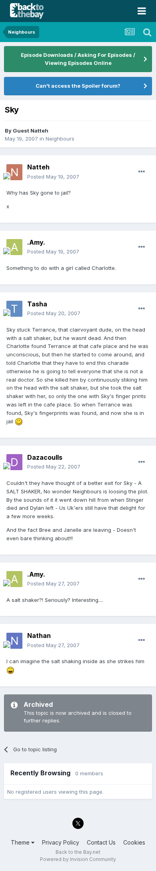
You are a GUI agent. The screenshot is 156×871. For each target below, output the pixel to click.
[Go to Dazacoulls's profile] (14, 462)
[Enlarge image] (19, 421)
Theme (21, 842)
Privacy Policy (60, 842)
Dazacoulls (44, 457)
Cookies (134, 842)
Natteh (38, 167)
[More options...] (142, 172)
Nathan (39, 636)
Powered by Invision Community (78, 859)
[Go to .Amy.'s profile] (14, 247)
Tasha (37, 304)
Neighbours (60, 138)
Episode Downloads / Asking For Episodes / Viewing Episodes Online (78, 59)
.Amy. (36, 242)
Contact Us (101, 842)
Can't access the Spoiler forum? (78, 85)
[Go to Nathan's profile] (14, 641)
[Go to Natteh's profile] (14, 172)
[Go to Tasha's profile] (14, 309)
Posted (53, 176)
